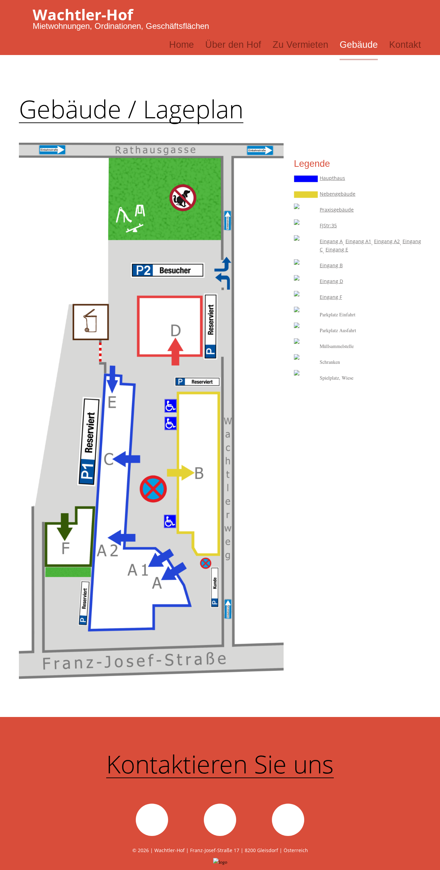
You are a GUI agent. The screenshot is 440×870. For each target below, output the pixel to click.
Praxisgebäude (337, 209)
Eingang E (337, 249)
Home (181, 45)
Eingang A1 (358, 241)
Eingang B (331, 265)
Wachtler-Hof (83, 14)
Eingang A (331, 241)
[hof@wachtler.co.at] (152, 820)
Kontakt (405, 45)
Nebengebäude (337, 194)
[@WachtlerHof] (288, 820)
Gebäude (359, 45)
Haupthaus (332, 178)
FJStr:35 (328, 225)
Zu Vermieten (300, 45)
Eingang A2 (387, 241)
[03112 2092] (220, 820)
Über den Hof (233, 45)
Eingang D (331, 281)
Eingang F (331, 297)
